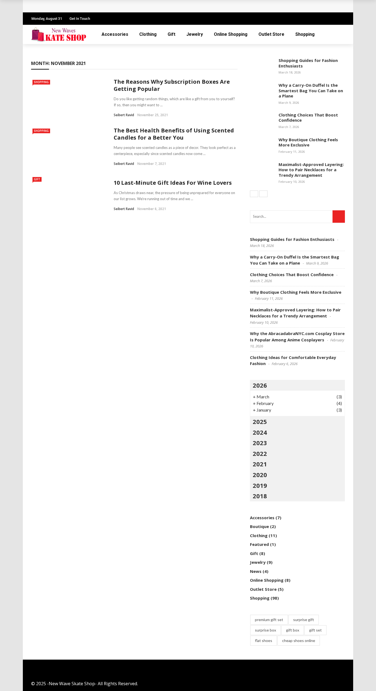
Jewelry (194, 34)
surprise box (265, 630)
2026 (260, 385)
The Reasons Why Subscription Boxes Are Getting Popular (172, 85)
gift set (315, 630)
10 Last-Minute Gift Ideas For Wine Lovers (173, 182)
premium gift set (269, 619)
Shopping (305, 34)
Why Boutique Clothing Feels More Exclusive (308, 142)
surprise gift (303, 619)
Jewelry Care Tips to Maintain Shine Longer (85, 6)
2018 (260, 496)
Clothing (148, 34)
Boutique (259, 526)
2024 (260, 432)
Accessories (115, 34)
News (255, 571)
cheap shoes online (298, 640)
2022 (260, 453)
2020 (260, 474)
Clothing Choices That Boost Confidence (308, 117)
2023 (260, 443)
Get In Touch (79, 19)
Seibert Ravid (124, 115)
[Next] (263, 194)
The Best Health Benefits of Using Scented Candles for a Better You (174, 134)
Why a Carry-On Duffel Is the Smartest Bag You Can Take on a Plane (311, 90)
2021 (260, 464)
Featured (259, 544)
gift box (292, 630)
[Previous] (254, 194)
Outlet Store (271, 34)
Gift (171, 34)
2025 (260, 421)
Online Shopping (230, 34)
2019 (260, 485)
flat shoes (263, 640)
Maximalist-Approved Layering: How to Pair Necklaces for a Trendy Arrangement (311, 170)
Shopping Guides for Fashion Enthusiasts (308, 63)
